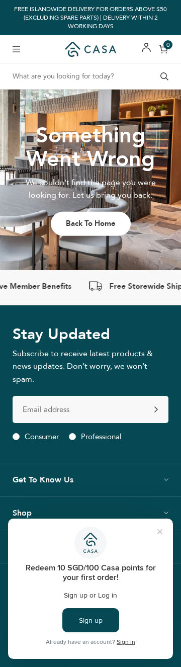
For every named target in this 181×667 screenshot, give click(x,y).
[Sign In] (146, 49)
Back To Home (91, 223)
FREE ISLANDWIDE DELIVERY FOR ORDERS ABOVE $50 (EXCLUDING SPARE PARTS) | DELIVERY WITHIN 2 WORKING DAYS (90, 17)
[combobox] (90, 76)
